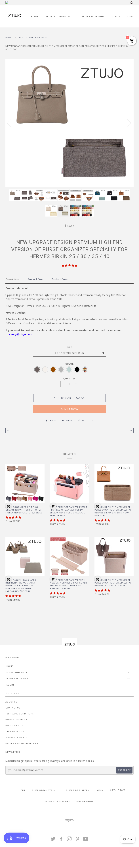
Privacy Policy (14, 725)
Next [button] (127, 122)
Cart (130, 16)
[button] (69, 265)
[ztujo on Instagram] (69, 840)
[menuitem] (32, 16)
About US (11, 702)
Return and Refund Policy (21, 743)
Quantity (69, 378)
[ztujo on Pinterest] (77, 840)
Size (69, 347)
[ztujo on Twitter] (53, 840)
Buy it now (69, 409)
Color (69, 364)
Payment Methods (16, 719)
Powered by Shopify (57, 801)
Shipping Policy (15, 731)
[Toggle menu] (128, 672)
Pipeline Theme (85, 801)
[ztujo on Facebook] (61, 840)
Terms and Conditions (19, 713)
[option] (69, 123)
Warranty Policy (16, 737)
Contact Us (12, 707)
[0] (131, 41)
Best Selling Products (33, 37)
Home (8, 37)
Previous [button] (11, 122)
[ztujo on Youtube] (85, 840)
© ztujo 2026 (117, 790)
